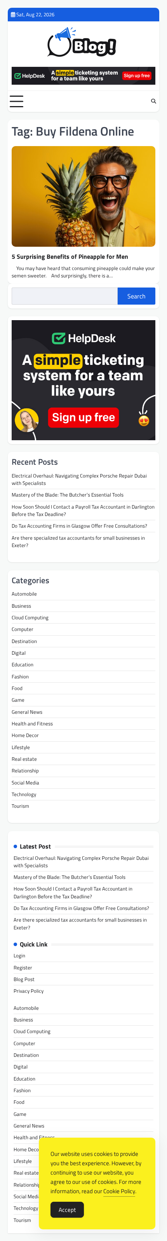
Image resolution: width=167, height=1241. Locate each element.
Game (18, 700)
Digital (19, 653)
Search (136, 296)
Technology (24, 794)
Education (22, 664)
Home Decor (25, 735)
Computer (22, 629)
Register (23, 967)
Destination (24, 641)
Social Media (25, 782)
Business (21, 606)
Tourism (20, 806)
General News (27, 712)
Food (17, 688)
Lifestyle (21, 747)
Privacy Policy (28, 991)
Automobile (24, 594)
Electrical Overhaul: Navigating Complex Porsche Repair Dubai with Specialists (79, 479)
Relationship (25, 770)
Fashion (20, 676)
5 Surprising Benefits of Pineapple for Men (70, 256)
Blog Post (24, 979)
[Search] (153, 101)
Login (19, 955)
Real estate (24, 759)
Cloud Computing (30, 617)
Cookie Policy (119, 1191)
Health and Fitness (32, 723)
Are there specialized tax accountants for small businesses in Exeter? (78, 541)
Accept (67, 1209)
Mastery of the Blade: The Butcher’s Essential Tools (68, 494)
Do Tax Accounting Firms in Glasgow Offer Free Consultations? (79, 526)
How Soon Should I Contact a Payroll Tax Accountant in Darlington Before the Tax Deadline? (83, 510)
